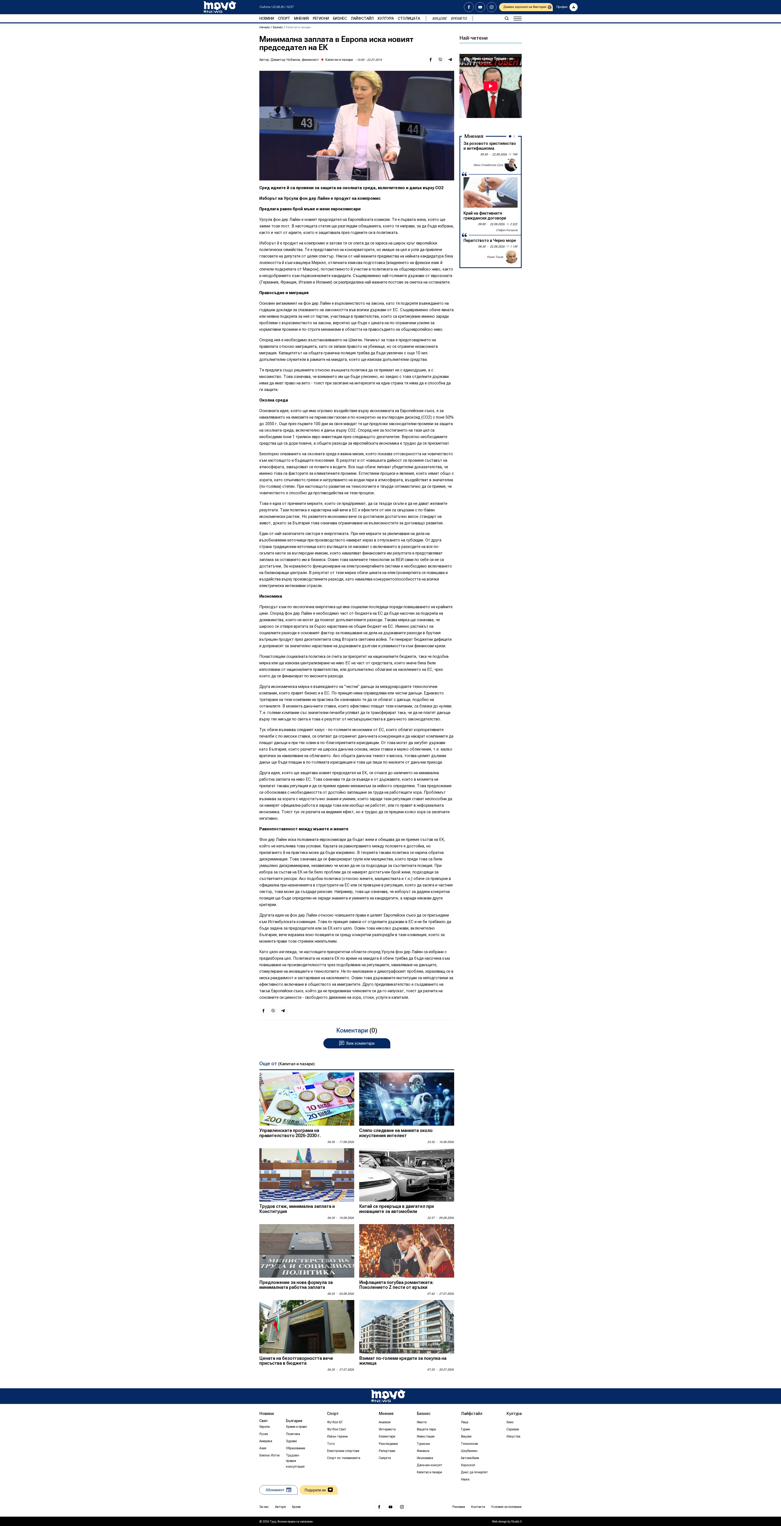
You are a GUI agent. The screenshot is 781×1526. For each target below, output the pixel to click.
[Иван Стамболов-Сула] (511, 164)
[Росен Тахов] (511, 256)
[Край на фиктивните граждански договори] (491, 192)
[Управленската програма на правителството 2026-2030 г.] (306, 1099)
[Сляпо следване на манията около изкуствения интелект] (406, 1099)
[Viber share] (440, 60)
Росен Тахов (495, 256)
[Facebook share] (430, 60)
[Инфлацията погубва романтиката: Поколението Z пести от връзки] (406, 1251)
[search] (507, 18)
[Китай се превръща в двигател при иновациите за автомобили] (406, 1175)
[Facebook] (469, 7)
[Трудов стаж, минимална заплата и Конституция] (306, 1175)
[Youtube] (480, 7)
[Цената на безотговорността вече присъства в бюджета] (306, 1327)
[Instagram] (491, 7)
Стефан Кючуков (507, 230)
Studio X (516, 1521)
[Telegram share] (450, 60)
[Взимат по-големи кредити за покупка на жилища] (406, 1327)
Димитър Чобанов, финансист (295, 60)
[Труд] (388, 1396)
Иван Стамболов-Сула (488, 164)
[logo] (219, 7)
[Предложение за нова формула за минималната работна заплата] (306, 1251)
